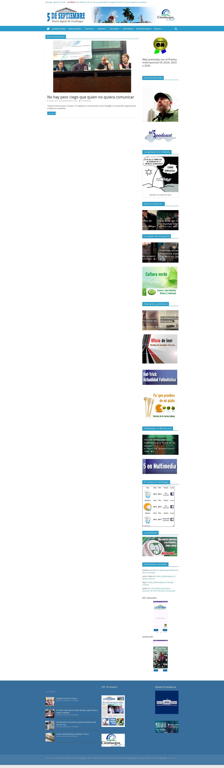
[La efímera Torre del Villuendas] (160, 311)
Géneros (101, 29)
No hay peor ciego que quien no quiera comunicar (90, 96)
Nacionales (128, 29)
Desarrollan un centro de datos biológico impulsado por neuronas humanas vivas (107, 2)
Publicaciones (74, 29)
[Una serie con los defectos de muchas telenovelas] (160, 211)
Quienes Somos (59, 29)
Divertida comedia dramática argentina (156, 252)
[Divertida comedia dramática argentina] (160, 244)
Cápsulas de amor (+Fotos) (66, 698)
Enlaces (157, 29)
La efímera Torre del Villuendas (156, 319)
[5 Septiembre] (48, 28)
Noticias (89, 29)
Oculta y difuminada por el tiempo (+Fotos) (72, 734)
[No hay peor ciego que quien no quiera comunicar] (92, 42)
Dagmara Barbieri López (69, 101)
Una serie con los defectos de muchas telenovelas (160, 222)
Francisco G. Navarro (170, 324)
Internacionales (143, 29)
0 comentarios (86, 101)
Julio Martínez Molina (167, 227)
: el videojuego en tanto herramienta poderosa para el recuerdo (160, 442)
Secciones (114, 29)
